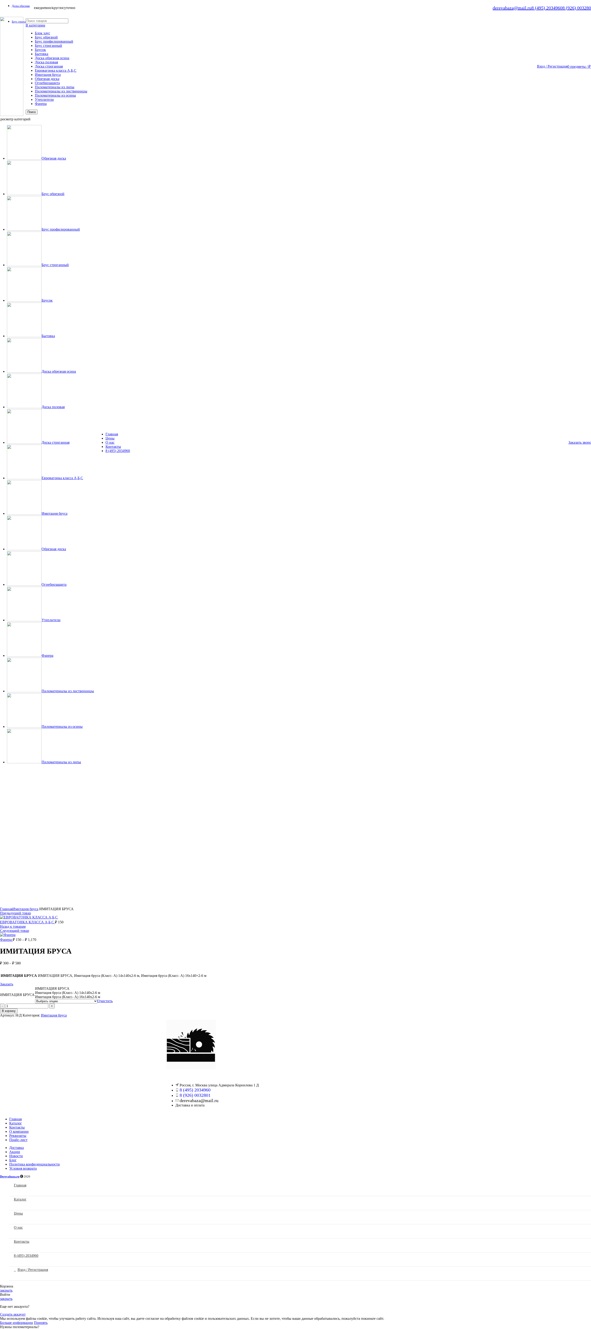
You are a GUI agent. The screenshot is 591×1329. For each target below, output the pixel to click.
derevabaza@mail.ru (512, 7)
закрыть (6, 1290)
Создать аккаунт (13, 1314)
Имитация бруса (48, 75)
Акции (14, 1152)
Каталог (15, 1123)
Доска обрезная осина (52, 58)
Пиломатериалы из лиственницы (61, 91)
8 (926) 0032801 (195, 1095)
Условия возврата (23, 1168)
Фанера (41, 104)
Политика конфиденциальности (34, 1164)
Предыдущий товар (15, 913)
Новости (16, 1156)
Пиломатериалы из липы (54, 87)
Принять (41, 1323)
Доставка (16, 1148)
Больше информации (16, 1323)
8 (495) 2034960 (546, 7)
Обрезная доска (47, 79)
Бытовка (41, 54)
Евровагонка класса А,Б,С (55, 70)
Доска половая (46, 62)
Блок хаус (42, 33)
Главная (6, 909)
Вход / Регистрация (33, 1270)
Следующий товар (14, 931)
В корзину (9, 1011)
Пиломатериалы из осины (55, 95)
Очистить (105, 1001)
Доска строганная (49, 66)
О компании (19, 1131)
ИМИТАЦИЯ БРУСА (17, 995)
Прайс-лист (18, 1140)
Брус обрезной (46, 37)
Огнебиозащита (47, 83)
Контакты (17, 1127)
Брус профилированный (54, 41)
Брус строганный (48, 46)
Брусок (40, 50)
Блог (13, 1160)
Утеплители (44, 99)
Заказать (6, 984)
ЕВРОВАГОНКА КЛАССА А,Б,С (27, 922)
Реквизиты (17, 1136)
